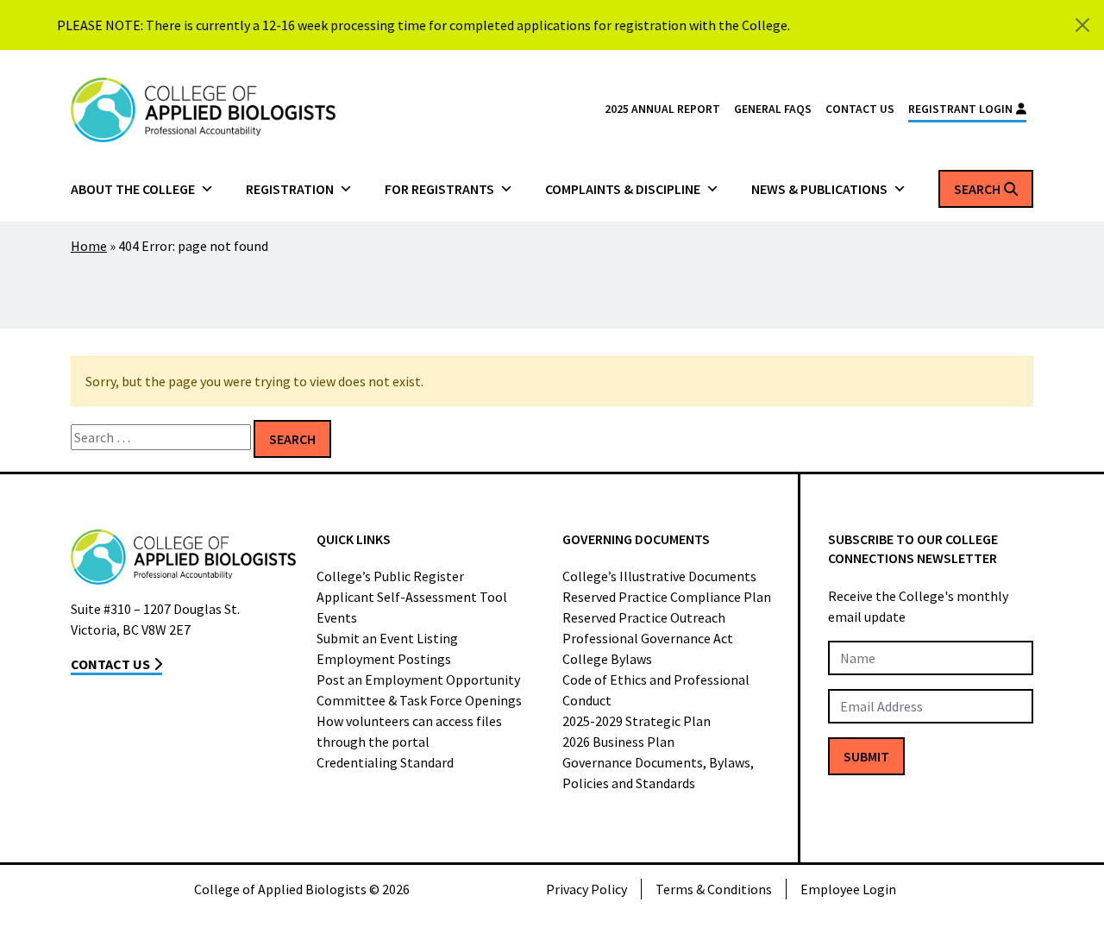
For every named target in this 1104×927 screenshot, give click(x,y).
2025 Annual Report (662, 109)
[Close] (1082, 25)
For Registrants (439, 188)
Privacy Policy (586, 889)
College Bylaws (607, 658)
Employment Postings (384, 658)
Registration (290, 188)
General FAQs (773, 109)
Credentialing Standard (385, 762)
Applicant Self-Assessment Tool (412, 596)
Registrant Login (960, 109)
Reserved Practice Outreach (643, 617)
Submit (866, 756)
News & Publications (819, 188)
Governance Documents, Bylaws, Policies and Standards (658, 773)
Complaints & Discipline (622, 188)
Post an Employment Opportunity (418, 679)
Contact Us (859, 109)
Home (89, 245)
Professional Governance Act (647, 638)
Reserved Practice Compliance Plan (666, 596)
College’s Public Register (390, 576)
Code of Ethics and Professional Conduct (656, 690)
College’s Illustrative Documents (659, 576)
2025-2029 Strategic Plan (636, 721)
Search (977, 188)
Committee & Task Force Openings (419, 700)
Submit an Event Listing (387, 638)
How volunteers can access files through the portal (409, 731)
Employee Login (848, 889)
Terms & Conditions (714, 889)
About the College (133, 188)
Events (337, 617)
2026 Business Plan (618, 741)
